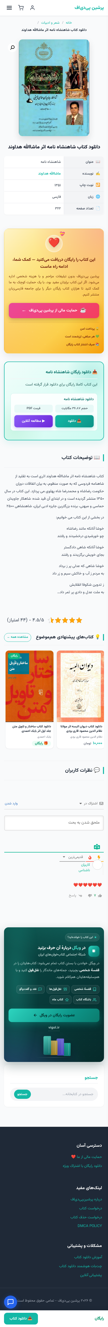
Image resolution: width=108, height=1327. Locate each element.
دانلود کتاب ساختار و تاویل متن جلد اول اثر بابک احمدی (31, 729)
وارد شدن (12, 803)
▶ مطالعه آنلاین (33, 421)
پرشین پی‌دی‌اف (89, 8)
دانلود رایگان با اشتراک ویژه (82, 1166)
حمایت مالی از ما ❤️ (86, 1157)
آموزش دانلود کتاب (88, 1257)
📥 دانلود (74, 421)
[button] (12, 47)
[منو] (9, 7)
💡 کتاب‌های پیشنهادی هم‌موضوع (68, 637)
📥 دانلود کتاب (21, 1319)
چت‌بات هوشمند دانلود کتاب (80, 1266)
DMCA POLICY (90, 1226)
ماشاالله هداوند (49, 174)
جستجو (22, 1094)
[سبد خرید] (21, 7)
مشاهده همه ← (17, 637)
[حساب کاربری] (32, 7)
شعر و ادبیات (50, 23)
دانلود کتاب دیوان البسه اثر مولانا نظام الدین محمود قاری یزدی (81, 729)
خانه (69, 23)
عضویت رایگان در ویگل (57, 1015)
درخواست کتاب (90, 1208)
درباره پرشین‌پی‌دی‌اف (86, 1199)
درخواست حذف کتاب (86, 1217)
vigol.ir (54, 1027)
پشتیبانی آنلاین (91, 1275)
